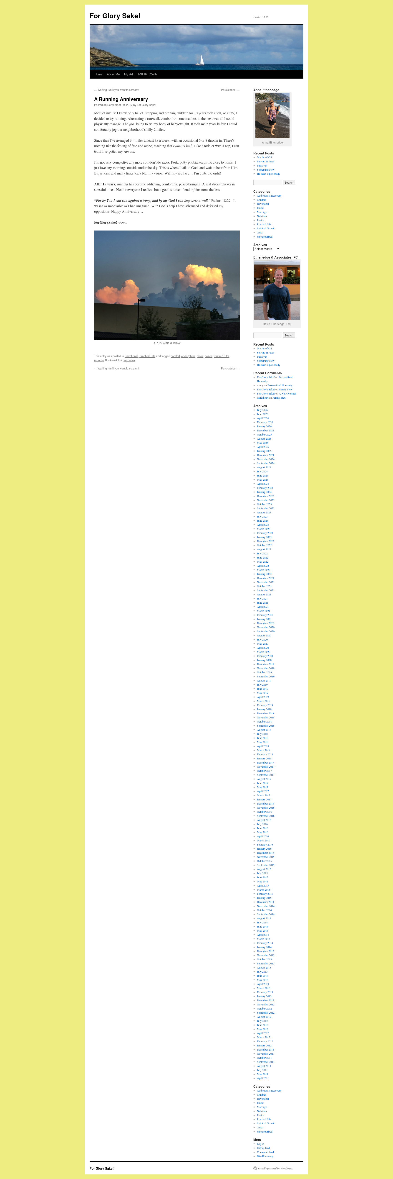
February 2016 (265, 844)
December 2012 (265, 1000)
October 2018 (264, 721)
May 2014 (262, 930)
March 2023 (263, 529)
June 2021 (262, 602)
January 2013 (264, 996)
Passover (262, 165)
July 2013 (262, 971)
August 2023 (264, 512)
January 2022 (264, 574)
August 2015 (264, 869)
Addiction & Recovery (269, 195)
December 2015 (265, 852)
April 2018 (263, 746)
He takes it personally (268, 173)
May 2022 (262, 561)
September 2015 (266, 865)
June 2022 (262, 557)
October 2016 (264, 811)
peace (208, 356)
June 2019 (262, 688)
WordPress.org (265, 1156)
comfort (175, 356)
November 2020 (266, 627)
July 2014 (262, 922)
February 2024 (265, 488)
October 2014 (264, 910)
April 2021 (263, 606)
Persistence (230, 90)
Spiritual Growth (266, 228)
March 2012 (263, 1037)
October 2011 (264, 1057)
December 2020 (265, 623)
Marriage (262, 212)
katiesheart (262, 397)
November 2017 (266, 766)
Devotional (131, 356)
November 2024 (266, 459)
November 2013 (266, 955)
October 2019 (264, 672)
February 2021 (265, 615)
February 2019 (265, 705)
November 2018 (266, 717)
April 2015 (263, 885)
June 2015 (262, 877)
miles (200, 356)
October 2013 (264, 959)
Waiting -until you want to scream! (116, 90)
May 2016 (262, 832)
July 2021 (262, 598)
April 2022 (263, 565)
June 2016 (262, 828)
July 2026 (262, 410)
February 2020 (265, 656)
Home (98, 74)
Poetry (260, 220)
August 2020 (264, 635)
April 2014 (263, 934)
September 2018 (266, 725)
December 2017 (265, 762)
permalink (129, 360)
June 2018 (262, 738)
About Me (113, 74)
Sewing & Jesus (266, 161)
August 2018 (264, 729)
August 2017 (264, 779)
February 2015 (265, 893)
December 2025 (265, 430)
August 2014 (264, 918)
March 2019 (263, 701)
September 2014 (266, 914)
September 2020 (266, 631)
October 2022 (264, 545)
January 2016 (264, 848)
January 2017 (264, 799)
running (99, 360)
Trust (259, 232)
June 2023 (262, 520)
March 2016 (263, 840)
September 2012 (266, 1012)
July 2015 (262, 873)
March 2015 (263, 889)
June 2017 (262, 783)
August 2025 (264, 438)
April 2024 (263, 483)
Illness (260, 208)
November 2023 (266, 500)
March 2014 (263, 939)
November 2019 (266, 668)
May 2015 (262, 881)
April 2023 (263, 524)
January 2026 (264, 426)
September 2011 (266, 1062)
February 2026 (265, 422)
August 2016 (264, 820)
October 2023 (264, 504)
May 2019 (262, 693)
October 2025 (264, 434)
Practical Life (147, 356)
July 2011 (262, 1070)
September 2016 (266, 816)
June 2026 (262, 414)
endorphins (188, 356)
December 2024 (265, 455)
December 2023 (265, 496)
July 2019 (262, 684)
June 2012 (262, 1025)
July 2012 (262, 1021)
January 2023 (264, 537)
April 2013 (263, 984)
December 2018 (265, 713)
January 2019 (264, 709)
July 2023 (262, 516)
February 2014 (265, 943)
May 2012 (262, 1029)
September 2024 (266, 463)
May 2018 (262, 742)
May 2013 (262, 980)
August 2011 (264, 1066)
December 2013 (265, 951)
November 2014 (266, 906)
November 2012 (266, 1004)
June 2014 (262, 926)
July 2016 (262, 824)
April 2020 (263, 647)
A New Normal (287, 393)
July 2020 (262, 639)
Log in (260, 1144)
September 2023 (266, 508)
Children (261, 199)
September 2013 (266, 963)
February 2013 (265, 992)
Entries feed (263, 1148)
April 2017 (263, 791)
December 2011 (265, 1049)
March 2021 (263, 611)
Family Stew (285, 389)
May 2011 (262, 1074)
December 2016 (265, 803)
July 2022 (262, 553)
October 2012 (264, 1008)
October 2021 (264, 586)
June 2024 (262, 475)
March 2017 (263, 795)
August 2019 (264, 680)
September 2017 (266, 775)
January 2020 (264, 660)
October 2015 (264, 861)
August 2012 (264, 1016)
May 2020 (262, 643)
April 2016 (263, 836)
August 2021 (264, 594)
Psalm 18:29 (221, 356)
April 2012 (263, 1033)
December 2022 (265, 541)
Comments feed (265, 1152)
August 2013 (264, 967)
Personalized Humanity (279, 385)
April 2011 (263, 1078)
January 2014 (264, 947)
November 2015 (266, 857)
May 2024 (262, 479)
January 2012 (264, 1045)
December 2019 (265, 664)
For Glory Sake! (115, 15)
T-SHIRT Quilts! (148, 74)
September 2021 (266, 590)
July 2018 (262, 734)
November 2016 (266, 807)
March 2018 (263, 750)
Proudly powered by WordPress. (275, 1168)
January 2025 (264, 451)
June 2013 (262, 975)
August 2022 (264, 549)
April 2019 (263, 697)
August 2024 (264, 467)
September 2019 (266, 676)
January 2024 (264, 492)
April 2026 (263, 418)
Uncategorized (264, 236)
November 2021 (266, 582)
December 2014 (265, 902)
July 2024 (262, 471)
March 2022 (263, 570)
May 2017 (262, 787)
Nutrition (262, 216)
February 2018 (265, 754)
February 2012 (265, 1041)
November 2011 (266, 1053)
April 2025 (263, 447)
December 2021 (265, 578)
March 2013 (263, 988)
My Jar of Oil (264, 157)
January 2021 (264, 619)
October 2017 (264, 770)
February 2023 (265, 533)
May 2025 (262, 442)
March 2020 (263, 652)
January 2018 (264, 758)
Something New (266, 169)
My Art (128, 74)
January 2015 (264, 898)
